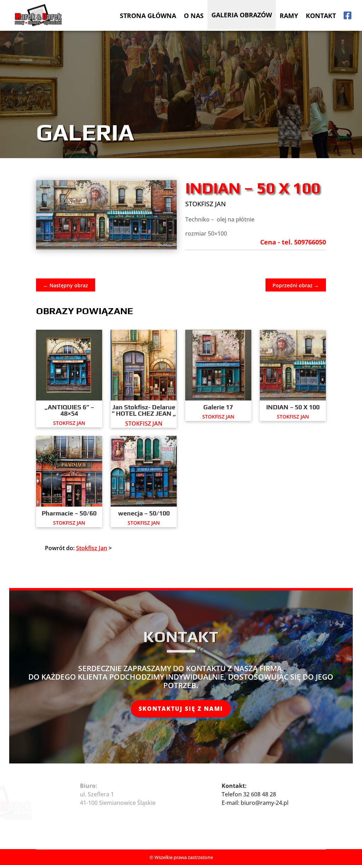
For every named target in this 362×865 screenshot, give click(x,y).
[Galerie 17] (218, 365)
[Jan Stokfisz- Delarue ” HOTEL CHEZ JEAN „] (143, 365)
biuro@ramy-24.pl (278, 803)
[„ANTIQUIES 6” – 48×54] (69, 365)
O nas (194, 15)
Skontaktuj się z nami (181, 709)
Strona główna (148, 15)
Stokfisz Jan (205, 204)
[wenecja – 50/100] (143, 471)
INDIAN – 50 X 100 (293, 407)
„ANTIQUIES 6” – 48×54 (69, 410)
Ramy (289, 15)
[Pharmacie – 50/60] (69, 471)
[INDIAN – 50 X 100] (293, 365)
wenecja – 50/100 (144, 513)
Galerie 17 (218, 407)
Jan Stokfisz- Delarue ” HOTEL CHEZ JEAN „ (144, 410)
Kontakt (321, 15)
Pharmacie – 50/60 (69, 513)
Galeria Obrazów (241, 15)
